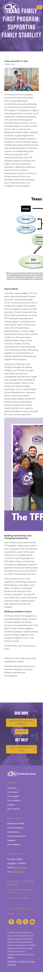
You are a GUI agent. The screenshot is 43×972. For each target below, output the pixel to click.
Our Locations (13, 801)
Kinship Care (13, 832)
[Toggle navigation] (39, 7)
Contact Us (16, 854)
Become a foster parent (20, 883)
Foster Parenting (15, 828)
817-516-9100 (20, 868)
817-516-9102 (17, 872)
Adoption (11, 841)
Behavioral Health (15, 824)
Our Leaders (13, 796)
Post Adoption (14, 845)
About (12, 783)
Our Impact (12, 792)
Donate (21, 731)
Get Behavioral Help (21, 749)
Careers (11, 805)
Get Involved (13, 809)
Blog (11, 914)
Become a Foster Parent (21, 722)
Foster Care (9, 64)
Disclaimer (12, 961)
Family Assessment (16, 836)
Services (14, 819)
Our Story (11, 788)
